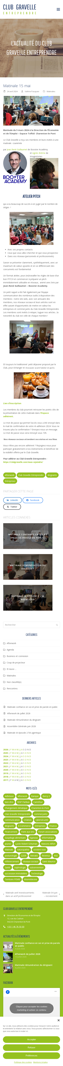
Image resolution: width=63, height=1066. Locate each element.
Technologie (37, 873)
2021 (5, 766)
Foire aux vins (27, 831)
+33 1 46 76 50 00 (15, 926)
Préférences (31, 1055)
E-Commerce (24, 825)
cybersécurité (42, 819)
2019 (5, 773)
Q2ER (23, 855)
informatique (48, 837)
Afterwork (9, 475)
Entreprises (10, 481)
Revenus (46, 855)
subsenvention (37, 867)
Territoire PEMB (12, 879)
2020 (5, 769)
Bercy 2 (46, 796)
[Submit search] (57, 624)
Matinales (51, 91)
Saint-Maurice (48, 861)
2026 (5, 749)
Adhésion (9, 796)
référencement (12, 861)
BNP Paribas (23, 802)
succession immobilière (16, 873)
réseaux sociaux (30, 861)
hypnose (34, 837)
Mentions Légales (40, 1062)
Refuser (31, 1047)
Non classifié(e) (14, 682)
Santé (7, 867)
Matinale (9, 849)
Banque (35, 796)
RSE (56, 855)
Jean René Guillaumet (17, 149)
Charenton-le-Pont (40, 808)
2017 (5, 780)
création (28, 819)
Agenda (10, 649)
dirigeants (52, 475)
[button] (58, 1020)
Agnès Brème (38, 153)
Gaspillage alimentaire (15, 837)
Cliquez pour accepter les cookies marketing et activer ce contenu (31, 1008)
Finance (53, 825)
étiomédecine (30, 879)
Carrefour (38, 802)
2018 (5, 776)
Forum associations (47, 831)
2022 (5, 763)
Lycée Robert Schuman (26, 843)
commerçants (40, 814)
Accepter (31, 1039)
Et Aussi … (11, 669)
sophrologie (20, 867)
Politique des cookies (23, 1062)
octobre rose (39, 849)
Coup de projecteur (16, 662)
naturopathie (23, 849)
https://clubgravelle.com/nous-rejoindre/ (23, 462)
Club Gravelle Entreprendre (31, 475)
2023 (5, 759)
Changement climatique (16, 808)
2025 (5, 753)
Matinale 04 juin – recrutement (49, 894)
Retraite (34, 855)
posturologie (11, 855)
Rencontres (12, 688)
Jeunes (8, 843)
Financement (11, 831)
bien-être (9, 802)
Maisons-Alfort (48, 843)
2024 (5, 756)
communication (12, 819)
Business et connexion (17, 656)
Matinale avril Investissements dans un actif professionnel (18, 894)
